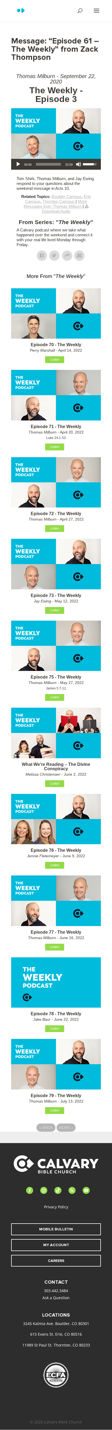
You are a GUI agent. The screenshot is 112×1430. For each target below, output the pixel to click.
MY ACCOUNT (56, 1245)
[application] (56, 164)
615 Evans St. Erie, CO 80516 (56, 1334)
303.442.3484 (56, 1290)
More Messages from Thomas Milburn (55, 204)
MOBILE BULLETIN (56, 1229)
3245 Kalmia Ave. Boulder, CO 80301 (56, 1323)
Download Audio (56, 211)
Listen (54, 359)
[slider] (48, 164)
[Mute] (78, 164)
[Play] (18, 164)
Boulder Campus (67, 196)
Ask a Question (56, 1297)
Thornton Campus (58, 201)
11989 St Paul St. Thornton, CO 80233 (56, 1345)
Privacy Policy (56, 1206)
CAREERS (56, 1260)
